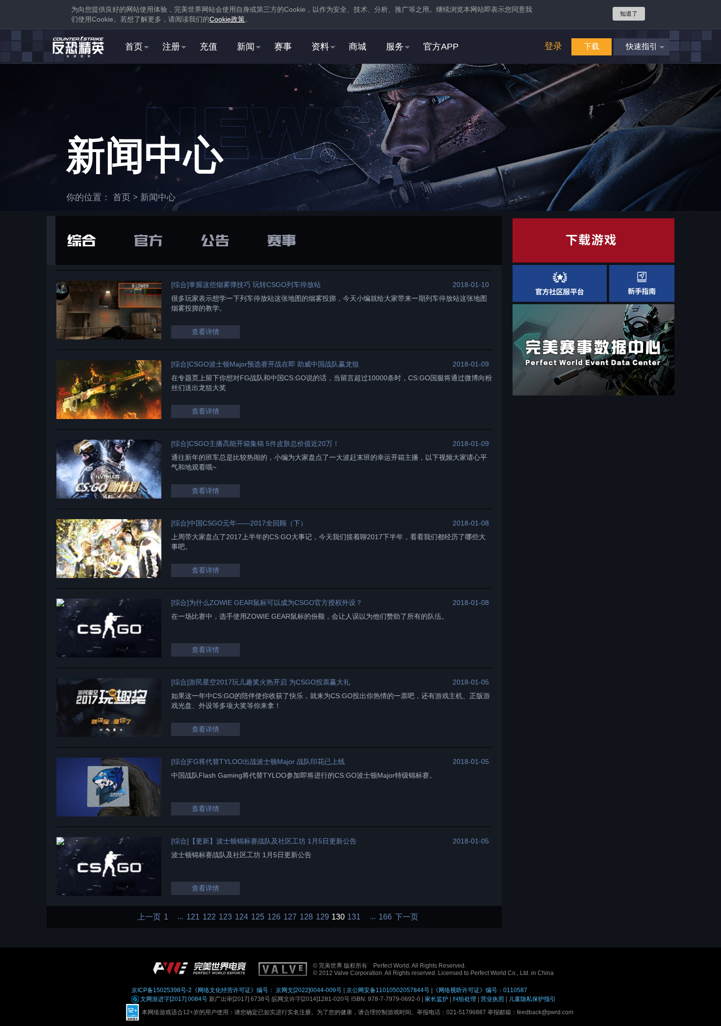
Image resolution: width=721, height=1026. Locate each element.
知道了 (629, 13)
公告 (215, 240)
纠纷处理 (464, 999)
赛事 (282, 240)
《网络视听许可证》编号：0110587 (480, 990)
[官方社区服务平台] (560, 283)
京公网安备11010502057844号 (388, 990)
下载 (591, 46)
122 (209, 917)
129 (322, 917)
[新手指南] (641, 283)
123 (225, 917)
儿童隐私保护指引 (532, 999)
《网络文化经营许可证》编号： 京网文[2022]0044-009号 (267, 990)
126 (274, 917)
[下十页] (369, 917)
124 (241, 917)
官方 (148, 240)
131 (353, 917)
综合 (81, 240)
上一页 (149, 917)
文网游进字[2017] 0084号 (173, 999)
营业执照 (492, 999)
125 (257, 917)
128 (306, 917)
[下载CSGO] (593, 240)
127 (290, 917)
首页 (121, 197)
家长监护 (436, 999)
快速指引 (641, 46)
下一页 (406, 917)
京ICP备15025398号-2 (161, 990)
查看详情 (205, 332)
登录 (553, 46)
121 (193, 917)
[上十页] (177, 917)
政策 (227, 19)
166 (385, 917)
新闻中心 (158, 197)
